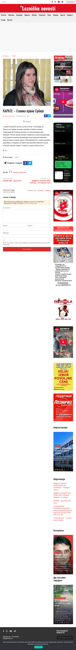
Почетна (3, 15)
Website (6, 233)
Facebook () (40, 190)
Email (30, 225)
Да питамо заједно (60, 598)
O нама (3, 20)
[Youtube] (59, 2)
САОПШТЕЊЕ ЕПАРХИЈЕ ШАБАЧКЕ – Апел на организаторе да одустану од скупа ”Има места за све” (62, 510)
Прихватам (38, 647)
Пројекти (70, 15)
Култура (34, 15)
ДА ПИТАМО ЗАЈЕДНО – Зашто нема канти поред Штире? (62, 603)
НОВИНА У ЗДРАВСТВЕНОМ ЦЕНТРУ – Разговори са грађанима (63, 450)
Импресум (7, 636)
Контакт (9, 20)
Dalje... (67, 620)
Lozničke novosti (59, 559)
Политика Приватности (11, 637)
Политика (11, 15)
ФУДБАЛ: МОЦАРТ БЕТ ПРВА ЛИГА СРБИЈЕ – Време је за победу (62, 495)
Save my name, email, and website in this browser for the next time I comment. (26, 243)
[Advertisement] (38, 37)
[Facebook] (52, 2)
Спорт (49, 15)
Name (5, 225)
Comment (7, 208)
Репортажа (42, 15)
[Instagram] (55, 2)
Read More (59, 467)
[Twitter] (62, 2)
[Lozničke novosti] (38, 8)
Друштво (27, 15)
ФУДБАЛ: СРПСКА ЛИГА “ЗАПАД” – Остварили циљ (40, 182)
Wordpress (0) (32, 190)
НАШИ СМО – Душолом (12, 181)
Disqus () (48, 190)
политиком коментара (30, 203)
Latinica (4, 1)
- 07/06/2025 (58, 608)
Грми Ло (62, 15)
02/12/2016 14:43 (21, 116)
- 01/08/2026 (67, 559)
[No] (74, 645)
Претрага (70, 2)
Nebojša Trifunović (9, 116)
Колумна (55, 15)
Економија (19, 15)
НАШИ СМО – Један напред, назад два (61, 555)
